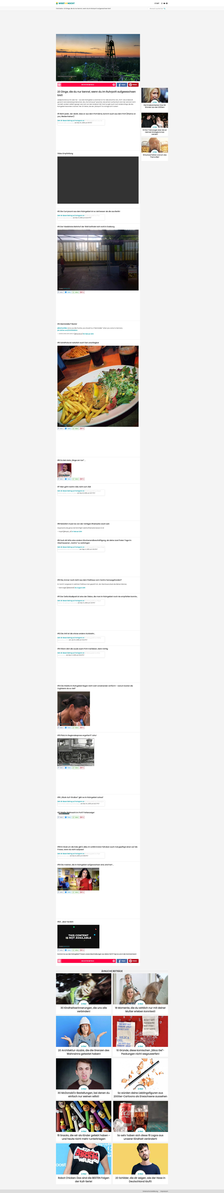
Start (157, 3)
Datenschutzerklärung (150, 1191)
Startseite (59, 9)
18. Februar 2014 (88, 334)
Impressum (164, 1191)
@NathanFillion (62, 328)
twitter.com (66, 288)
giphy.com (66, 475)
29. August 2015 (80, 588)
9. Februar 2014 (77, 532)
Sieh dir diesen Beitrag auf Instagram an (71, 121)
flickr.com (66, 813)
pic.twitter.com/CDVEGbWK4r (67, 330)
